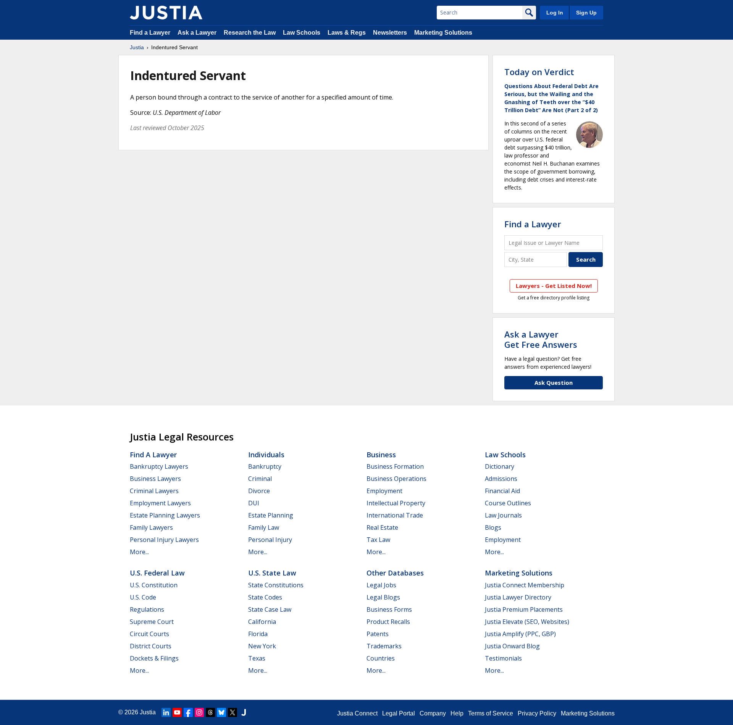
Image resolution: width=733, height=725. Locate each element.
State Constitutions (276, 585)
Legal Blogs (383, 597)
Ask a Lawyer (198, 32)
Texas (256, 658)
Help (456, 713)
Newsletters (390, 32)
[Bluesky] (221, 712)
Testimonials (503, 658)
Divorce (259, 491)
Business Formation (395, 466)
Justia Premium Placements (524, 609)
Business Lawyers (155, 478)
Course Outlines (508, 503)
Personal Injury (270, 539)
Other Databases (395, 572)
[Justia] (166, 12)
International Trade (394, 515)
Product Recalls (388, 621)
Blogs (493, 527)
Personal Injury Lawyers (164, 539)
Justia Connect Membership (524, 585)
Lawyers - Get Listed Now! (554, 285)
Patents (377, 634)
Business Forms (389, 609)
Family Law (263, 527)
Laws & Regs (347, 32)
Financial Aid (502, 491)
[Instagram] (199, 712)
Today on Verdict (539, 71)
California (262, 621)
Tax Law (378, 539)
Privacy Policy (537, 713)
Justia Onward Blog (512, 646)
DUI (253, 503)
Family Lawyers (151, 527)
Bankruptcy (264, 466)
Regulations (147, 609)
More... (139, 552)
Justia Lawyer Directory (518, 597)
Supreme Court (152, 621)
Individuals (266, 454)
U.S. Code (143, 597)
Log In (554, 13)
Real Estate (382, 527)
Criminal (260, 478)
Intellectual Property (395, 503)
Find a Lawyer (150, 32)
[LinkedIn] (166, 712)
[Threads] (210, 712)
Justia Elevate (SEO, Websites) (527, 621)
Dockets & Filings (154, 658)
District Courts (150, 646)
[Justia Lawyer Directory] (243, 712)
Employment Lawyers (160, 503)
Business (381, 454)
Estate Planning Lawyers (165, 515)
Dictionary (499, 466)
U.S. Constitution (154, 585)
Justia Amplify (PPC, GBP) (520, 634)
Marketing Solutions (443, 32)
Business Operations (396, 478)
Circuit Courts (149, 634)
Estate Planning (270, 515)
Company (433, 713)
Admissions (501, 478)
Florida (258, 634)
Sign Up (586, 13)
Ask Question (553, 382)
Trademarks (384, 646)
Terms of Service (490, 713)
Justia (137, 47)
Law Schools (301, 32)
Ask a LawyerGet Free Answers (540, 339)
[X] (232, 712)
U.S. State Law (272, 572)
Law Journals (503, 515)
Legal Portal (398, 713)
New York (262, 646)
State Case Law (269, 609)
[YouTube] (177, 712)
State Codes (265, 597)
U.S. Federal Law (157, 572)
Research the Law (250, 32)
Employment (384, 491)
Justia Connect (357, 713)
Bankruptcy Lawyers (159, 466)
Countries (380, 658)
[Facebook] (188, 712)
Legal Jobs (381, 585)
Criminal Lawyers (154, 491)
